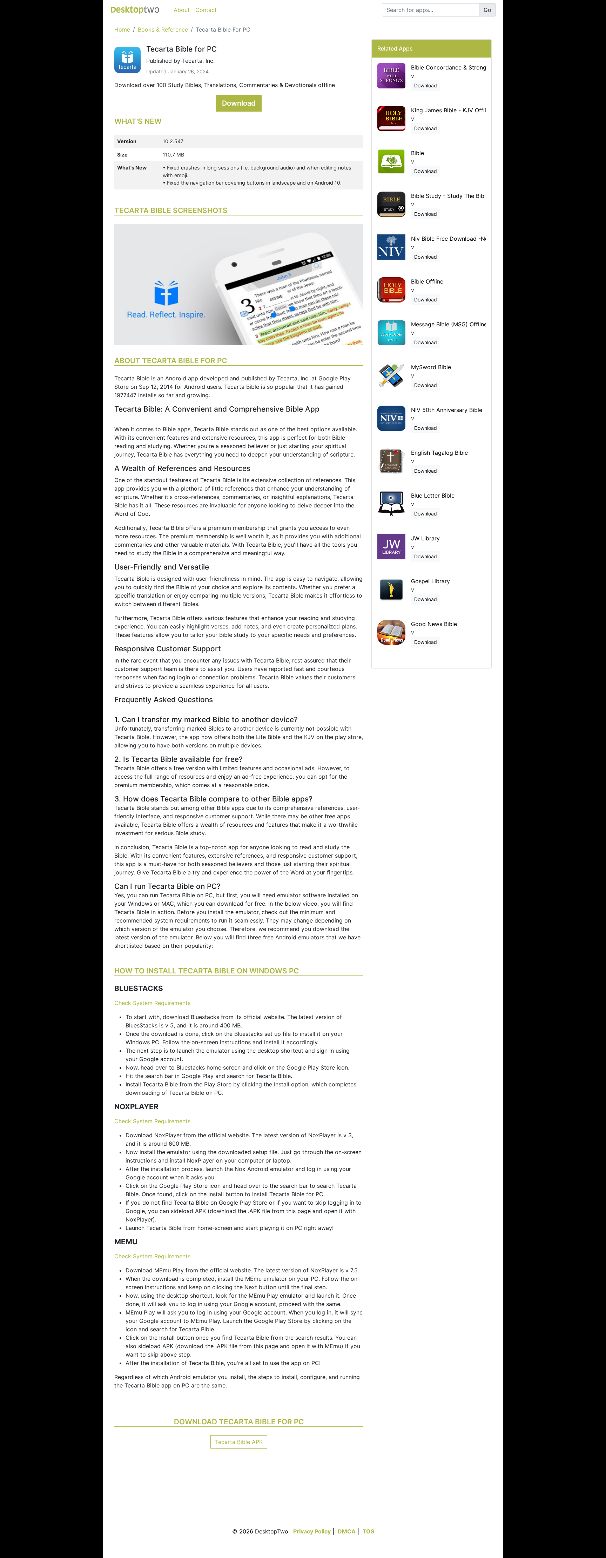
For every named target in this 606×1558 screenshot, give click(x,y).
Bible (417, 153)
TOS (368, 1531)
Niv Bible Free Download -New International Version (480, 238)
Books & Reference (163, 29)
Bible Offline (427, 281)
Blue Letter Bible (432, 495)
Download (239, 103)
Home (122, 29)
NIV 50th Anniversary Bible (446, 409)
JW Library (425, 538)
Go (487, 9)
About (182, 9)
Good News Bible (434, 623)
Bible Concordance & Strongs (450, 67)
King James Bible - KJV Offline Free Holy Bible (472, 110)
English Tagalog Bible (439, 452)
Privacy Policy (312, 1531)
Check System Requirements (152, 1002)
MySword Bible (431, 367)
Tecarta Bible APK (239, 1441)
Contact (206, 9)
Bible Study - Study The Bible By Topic (462, 195)
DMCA (347, 1531)
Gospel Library (430, 581)
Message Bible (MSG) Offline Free (455, 324)
